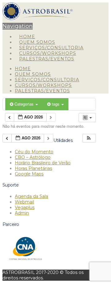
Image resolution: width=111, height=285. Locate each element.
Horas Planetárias (33, 168)
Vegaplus (25, 207)
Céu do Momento (34, 152)
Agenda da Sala (31, 196)
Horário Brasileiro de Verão (43, 163)
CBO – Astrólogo (33, 157)
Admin (22, 213)
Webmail (24, 202)
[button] (89, 138)
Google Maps (29, 174)
